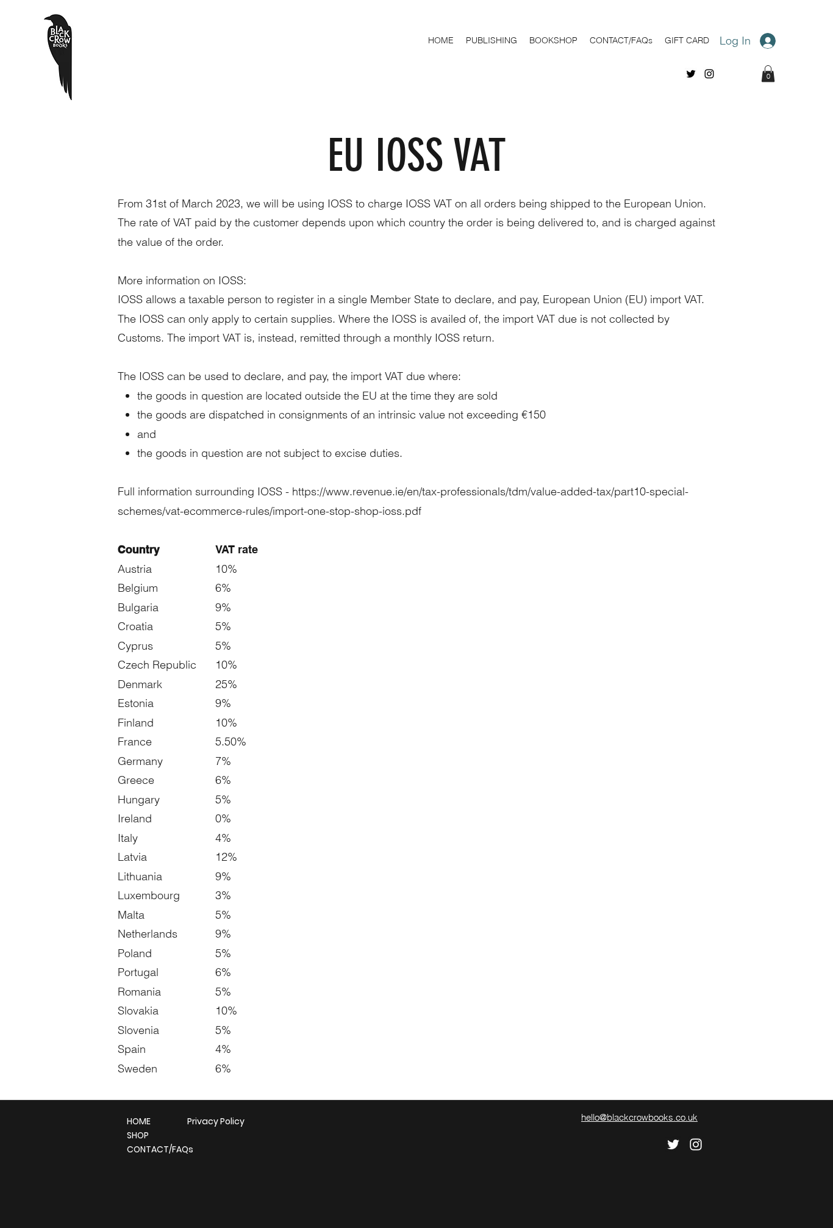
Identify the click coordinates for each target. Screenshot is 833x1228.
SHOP (138, 1135)
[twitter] (691, 74)
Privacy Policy (211, 1121)
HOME (139, 1121)
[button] (768, 73)
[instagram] (709, 74)
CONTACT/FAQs (151, 1149)
